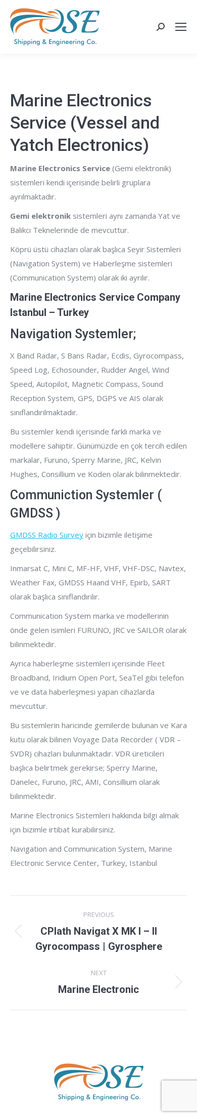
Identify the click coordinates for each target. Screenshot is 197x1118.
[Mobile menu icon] (181, 27)
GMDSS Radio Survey (46, 535)
